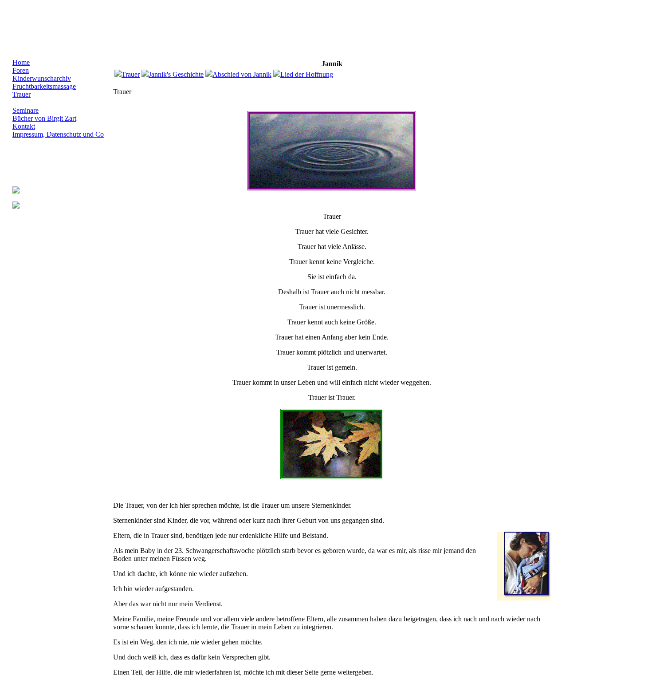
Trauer (21, 94)
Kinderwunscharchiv (41, 78)
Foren (20, 70)
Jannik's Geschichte (176, 74)
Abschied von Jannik (241, 74)
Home (21, 62)
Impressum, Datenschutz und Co (58, 134)
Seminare (25, 110)
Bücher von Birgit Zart (44, 118)
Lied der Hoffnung (306, 74)
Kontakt (23, 126)
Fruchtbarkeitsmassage (44, 86)
